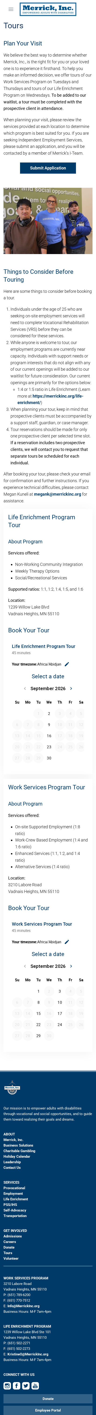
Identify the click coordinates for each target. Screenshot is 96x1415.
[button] (10, 9)
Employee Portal (48, 1410)
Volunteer (11, 1258)
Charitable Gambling (19, 1151)
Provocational (14, 1188)
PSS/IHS (10, 1205)
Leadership (12, 1162)
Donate (8, 1247)
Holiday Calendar (16, 1156)
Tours (7, 1253)
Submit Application (48, 168)
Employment (13, 1194)
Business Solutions (18, 1145)
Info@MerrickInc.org (23, 1306)
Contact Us (12, 1168)
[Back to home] (48, 9)
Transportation (15, 1216)
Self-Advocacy (14, 1210)
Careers (9, 1242)
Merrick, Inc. (13, 1140)
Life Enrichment (15, 1199)
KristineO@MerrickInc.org (27, 1354)
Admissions (12, 1236)
